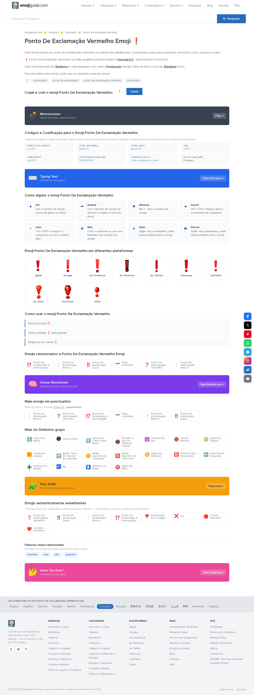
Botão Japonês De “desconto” (125, 456)
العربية (174, 606)
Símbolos (54, 32)
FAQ (237, 5)
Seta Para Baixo (36, 439)
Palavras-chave (178, 632)
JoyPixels (134, 659)
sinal (46, 554)
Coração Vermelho (36, 529)
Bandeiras (54, 632)
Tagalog (213, 606)
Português (105, 606)
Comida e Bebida (58, 664)
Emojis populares (180, 648)
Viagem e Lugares (99, 648)
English (14, 606)
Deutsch (43, 606)
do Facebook (137, 637)
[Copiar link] (247, 369)
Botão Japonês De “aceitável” (96, 456)
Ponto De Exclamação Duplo (96, 365)
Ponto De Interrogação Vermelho (155, 365)
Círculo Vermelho (212, 516)
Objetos (53, 637)
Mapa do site (226, 689)
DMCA (214, 648)
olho (56, 554)
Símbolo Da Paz (154, 439)
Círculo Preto (67, 438)
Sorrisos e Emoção (59, 653)
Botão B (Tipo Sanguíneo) (185, 455)
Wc (61, 466)
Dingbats (188, 160)
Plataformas (130, 5)
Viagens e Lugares (59, 648)
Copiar (134, 91)
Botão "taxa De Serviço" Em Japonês (66, 456)
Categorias (108, 5)
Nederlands (87, 606)
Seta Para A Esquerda (213, 455)
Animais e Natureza (59, 659)
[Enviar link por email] (247, 378)
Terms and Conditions (223, 632)
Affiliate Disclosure (221, 643)
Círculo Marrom (181, 439)
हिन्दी (185, 606)
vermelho (32, 554)
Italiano (71, 606)
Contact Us (216, 653)
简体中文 (136, 606)
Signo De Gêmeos (153, 455)
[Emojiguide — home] (30, 5)
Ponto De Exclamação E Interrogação (38, 365)
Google (133, 632)
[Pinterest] (26, 649)
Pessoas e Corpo (58, 626)
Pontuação (71, 32)
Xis (179, 516)
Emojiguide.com (33, 32)
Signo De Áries (124, 467)
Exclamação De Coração (154, 516)
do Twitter (135, 648)
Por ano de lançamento (183, 637)
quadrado (70, 554)
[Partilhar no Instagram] (247, 361)
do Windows (136, 643)
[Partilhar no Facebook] (247, 316)
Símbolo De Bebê (96, 467)
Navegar (87, 5)
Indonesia (198, 606)
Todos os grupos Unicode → (64, 669)
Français (57, 606)
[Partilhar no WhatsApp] (247, 343)
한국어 (162, 606)
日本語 (150, 606)
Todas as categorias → (102, 673)
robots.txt (241, 689)
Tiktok (132, 664)
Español (28, 606)
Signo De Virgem (212, 439)
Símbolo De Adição (37, 467)
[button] (49, 147)
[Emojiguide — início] (11, 623)
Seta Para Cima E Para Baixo (96, 441)
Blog (210, 5)
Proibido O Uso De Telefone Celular (124, 442)
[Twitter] (18, 649)
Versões (176, 5)
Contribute (216, 626)
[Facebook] (11, 649)
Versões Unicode (180, 643)
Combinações (154, 5)
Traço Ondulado (124, 364)
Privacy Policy (218, 637)
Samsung (134, 653)
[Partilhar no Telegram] (247, 352)
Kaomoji (223, 5)
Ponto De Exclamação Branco (66, 365)
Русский (121, 606)
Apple (132, 626)
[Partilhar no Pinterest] (247, 334)
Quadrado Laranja (36, 455)
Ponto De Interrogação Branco (184, 365)
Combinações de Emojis (184, 626)
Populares (195, 5)
